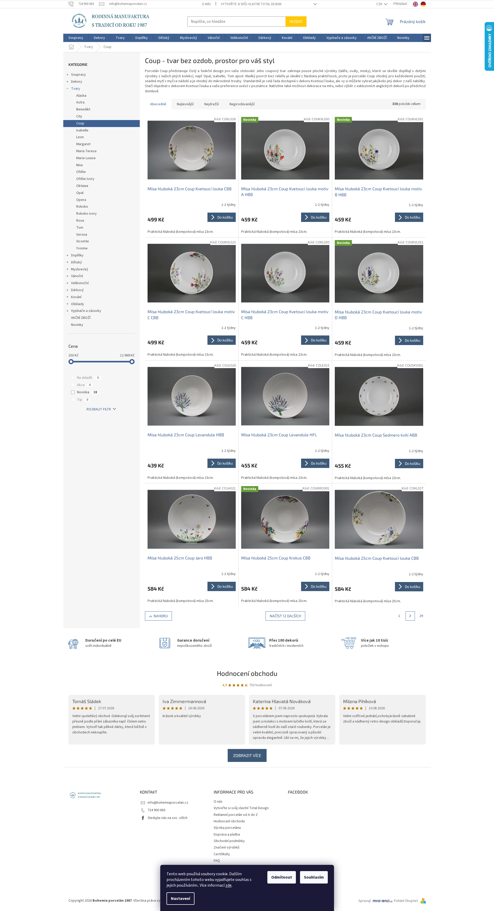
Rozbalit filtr (99, 409)
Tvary (75, 88)
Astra (80, 102)
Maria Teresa (86, 151)
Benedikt (83, 109)
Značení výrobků (226, 847)
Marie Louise (86, 158)
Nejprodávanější (242, 104)
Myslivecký (79, 269)
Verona (81, 234)
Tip (82, 399)
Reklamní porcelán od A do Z (236, 814)
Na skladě (88, 377)
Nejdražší (211, 104)
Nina (79, 165)
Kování (76, 297)
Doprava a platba (227, 834)
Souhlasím (314, 877)
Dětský (76, 262)
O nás (206, 4)
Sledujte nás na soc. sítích (167, 818)
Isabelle (82, 130)
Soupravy (78, 74)
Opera (81, 199)
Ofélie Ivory (85, 178)
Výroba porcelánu (227, 827)
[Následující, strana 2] (410, 616)
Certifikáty (222, 854)
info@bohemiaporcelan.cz (168, 802)
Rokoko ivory (86, 213)
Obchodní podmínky (229, 841)
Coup (80, 123)
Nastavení (180, 898)
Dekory (76, 81)
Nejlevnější (185, 104)
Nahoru (161, 616)
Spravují (364, 901)
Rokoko (82, 206)
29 (421, 616)
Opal (80, 192)
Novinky (77, 324)
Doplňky (77, 255)
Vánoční (77, 276)
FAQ (217, 860)
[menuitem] (75, 38)
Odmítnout (281, 877)
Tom (79, 227)
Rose (80, 220)
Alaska (81, 95)
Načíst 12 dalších (285, 616)
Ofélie (81, 171)
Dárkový (77, 290)
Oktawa (82, 185)
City (79, 116)
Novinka (87, 392)
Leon (80, 137)
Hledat (296, 21)
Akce (84, 385)
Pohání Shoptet (406, 900)
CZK (379, 4)
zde (228, 885)
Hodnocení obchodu (247, 673)
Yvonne (82, 248)
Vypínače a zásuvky (86, 310)
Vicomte (82, 241)
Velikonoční (80, 283)
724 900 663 (156, 810)
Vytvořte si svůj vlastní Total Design (251, 4)
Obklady (77, 304)
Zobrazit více (247, 755)
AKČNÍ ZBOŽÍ (81, 317)
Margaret (83, 144)
